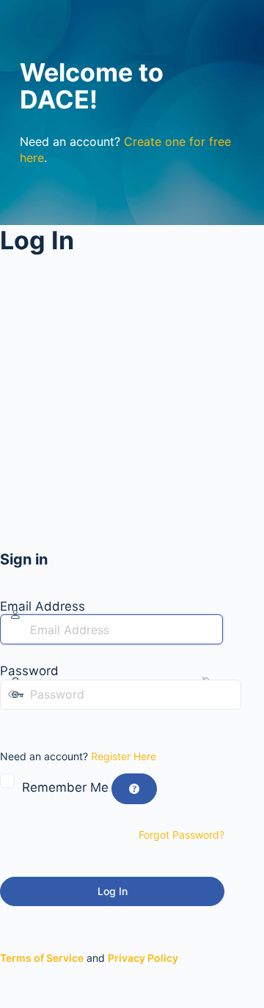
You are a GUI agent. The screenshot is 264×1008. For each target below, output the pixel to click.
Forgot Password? (181, 834)
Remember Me (65, 787)
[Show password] (10, 724)
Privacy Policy (143, 958)
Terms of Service (42, 958)
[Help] (134, 788)
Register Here (123, 756)
